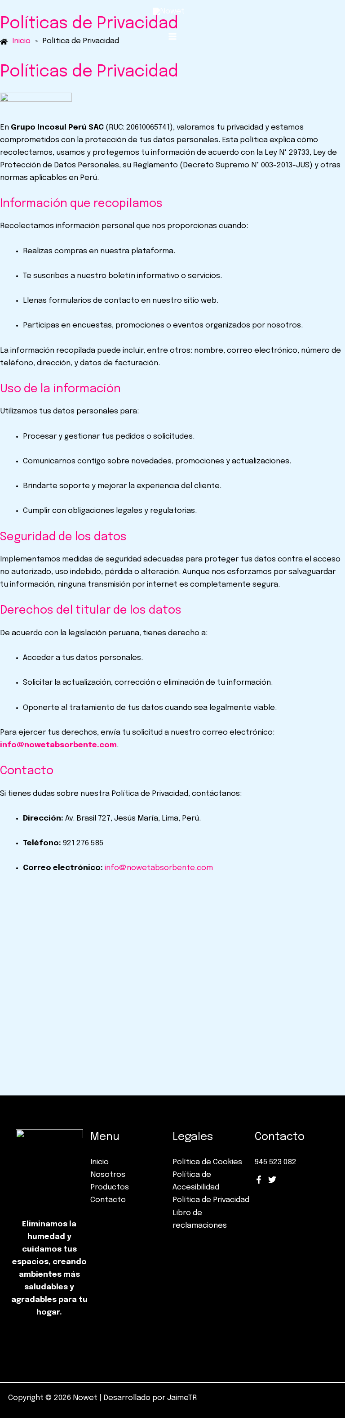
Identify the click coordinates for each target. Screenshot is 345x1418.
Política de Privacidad (210, 1200)
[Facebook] (259, 1180)
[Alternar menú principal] (172, 36)
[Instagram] (272, 1180)
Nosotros (107, 1175)
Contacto (108, 1200)
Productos (109, 1187)
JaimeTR (182, 1398)
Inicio (99, 1162)
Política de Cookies (207, 1162)
